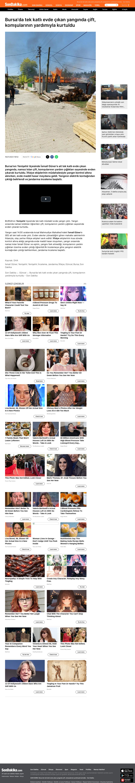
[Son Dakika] (16, 4)
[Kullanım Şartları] (35, 782)
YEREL (97, 5)
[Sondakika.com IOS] (126, 771)
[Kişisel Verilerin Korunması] (91, 782)
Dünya (51, 769)
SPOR (78, 5)
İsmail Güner (74, 232)
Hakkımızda (5, 776)
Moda (64, 9)
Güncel (43, 769)
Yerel (81, 769)
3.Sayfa (124, 9)
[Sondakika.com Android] (126, 775)
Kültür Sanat (43, 9)
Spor (66, 769)
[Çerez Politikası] (76, 782)
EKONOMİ (69, 5)
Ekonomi (59, 769)
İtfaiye (56, 238)
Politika (10, 9)
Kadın (55, 9)
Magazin (74, 769)
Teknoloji (31, 9)
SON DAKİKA (37, 5)
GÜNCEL (49, 5)
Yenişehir (21, 221)
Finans (20, 9)
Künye (22, 776)
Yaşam (85, 9)
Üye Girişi (124, 5)
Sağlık (95, 9)
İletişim (17, 776)
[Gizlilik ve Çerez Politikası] (62, 782)
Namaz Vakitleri (99, 769)
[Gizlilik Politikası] (47, 782)
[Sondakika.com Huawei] (126, 780)
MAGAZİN (88, 5)
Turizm (104, 9)
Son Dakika (34, 769)
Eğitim (114, 9)
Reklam (12, 776)
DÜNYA (59, 5)
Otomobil (74, 9)
